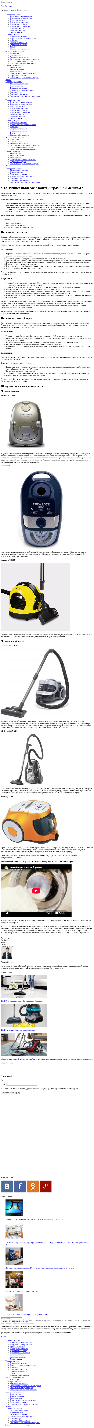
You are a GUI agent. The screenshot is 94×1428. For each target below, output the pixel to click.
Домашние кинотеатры (19, 57)
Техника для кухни (13, 14)
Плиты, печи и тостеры (19, 22)
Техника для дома (12, 34)
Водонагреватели (17, 69)
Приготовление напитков (20, 26)
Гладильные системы (18, 36)
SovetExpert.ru (6, 6)
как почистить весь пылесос (21, 307)
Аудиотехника (15, 55)
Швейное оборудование (19, 49)
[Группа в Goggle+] (45, 1192)
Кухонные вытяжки (17, 20)
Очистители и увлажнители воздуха (24, 78)
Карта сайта (30, 1323)
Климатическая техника (15, 65)
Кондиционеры (16, 71)
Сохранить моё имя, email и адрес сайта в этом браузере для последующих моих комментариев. (41, 1089)
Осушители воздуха (18, 76)
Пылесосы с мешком (14, 223)
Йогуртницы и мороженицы (21, 18)
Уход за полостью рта (18, 88)
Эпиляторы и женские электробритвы (25, 96)
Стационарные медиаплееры (21, 61)
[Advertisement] (18, 1134)
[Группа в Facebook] (20, 1192)
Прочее (8, 80)
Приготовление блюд (18, 24)
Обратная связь (19, 1323)
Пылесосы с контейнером (16, 225)
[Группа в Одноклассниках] (33, 1192)
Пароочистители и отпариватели (23, 39)
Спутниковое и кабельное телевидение (25, 59)
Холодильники (16, 32)
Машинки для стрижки (19, 84)
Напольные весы (16, 86)
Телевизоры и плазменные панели (23, 63)
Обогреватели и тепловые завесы (23, 73)
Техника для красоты (14, 82)
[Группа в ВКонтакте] (7, 1192)
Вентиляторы (15, 67)
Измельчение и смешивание (21, 16)
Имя (3, 1080)
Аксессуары (14, 53)
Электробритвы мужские (20, 94)
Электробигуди (16, 92)
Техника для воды (17, 28)
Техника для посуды (18, 30)
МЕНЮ (4, 1337)
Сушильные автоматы (18, 45)
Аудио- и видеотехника (15, 51)
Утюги (12, 47)
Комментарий (7, 1076)
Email (3, 1084)
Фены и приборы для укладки (22, 90)
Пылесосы (14, 41)
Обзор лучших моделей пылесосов (19, 227)
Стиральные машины (18, 43)
